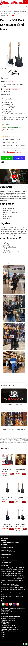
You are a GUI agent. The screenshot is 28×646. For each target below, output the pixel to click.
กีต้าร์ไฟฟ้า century (11, 441)
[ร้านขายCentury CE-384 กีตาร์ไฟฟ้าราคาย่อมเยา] (7, 459)
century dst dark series (11, 439)
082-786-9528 (15, 586)
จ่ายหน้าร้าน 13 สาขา (8, 139)
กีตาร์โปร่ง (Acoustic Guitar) (8, 620)
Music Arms (3, 11)
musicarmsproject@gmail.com (14, 152)
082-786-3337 (19, 571)
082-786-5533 (18, 573)
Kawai (2, 638)
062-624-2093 (20, 568)
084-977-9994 (19, 575)
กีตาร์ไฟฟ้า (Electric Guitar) (8, 618)
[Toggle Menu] (25, 2)
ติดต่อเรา (4, 541)
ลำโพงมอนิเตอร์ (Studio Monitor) (9, 631)
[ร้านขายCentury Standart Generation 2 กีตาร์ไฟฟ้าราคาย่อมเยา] (7, 514)
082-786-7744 (21, 577)
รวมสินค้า (4, 544)
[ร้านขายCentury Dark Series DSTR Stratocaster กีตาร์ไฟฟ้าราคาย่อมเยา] (7, 487)
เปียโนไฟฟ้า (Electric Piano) (8, 624)
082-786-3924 (14, 584)
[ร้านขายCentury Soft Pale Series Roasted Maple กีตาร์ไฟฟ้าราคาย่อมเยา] (20, 459)
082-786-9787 (19, 587)
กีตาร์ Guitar (12, 13)
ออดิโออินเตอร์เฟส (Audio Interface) (10, 629)
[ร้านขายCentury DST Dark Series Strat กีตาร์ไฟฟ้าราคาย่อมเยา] (20, 487)
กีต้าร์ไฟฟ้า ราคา (20, 441)
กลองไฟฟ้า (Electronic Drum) (8, 627)
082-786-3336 (18, 578)
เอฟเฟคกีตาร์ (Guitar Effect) (8, 625)
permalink (23, 442)
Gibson (3, 634)
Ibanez (3, 636)
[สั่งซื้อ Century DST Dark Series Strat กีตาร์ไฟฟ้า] (7, 158)
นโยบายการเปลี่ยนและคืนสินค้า (10, 543)
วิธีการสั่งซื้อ (4, 539)
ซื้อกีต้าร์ (26, 441)
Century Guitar (21, 439)
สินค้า (10, 11)
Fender (3, 632)
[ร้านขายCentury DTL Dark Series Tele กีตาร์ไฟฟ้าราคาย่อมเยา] (20, 514)
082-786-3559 (19, 569)
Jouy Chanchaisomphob (7, 442)
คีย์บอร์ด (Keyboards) (6, 622)
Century (13, 16)
